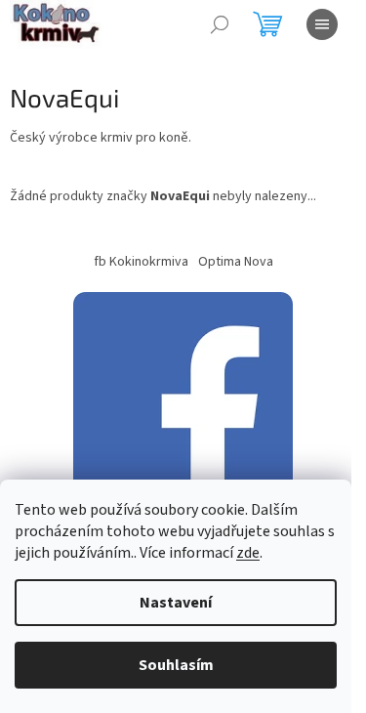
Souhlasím (176, 665)
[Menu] (322, 24)
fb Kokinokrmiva (141, 262)
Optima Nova (235, 262)
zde (248, 553)
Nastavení (176, 602)
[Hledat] (219, 24)
